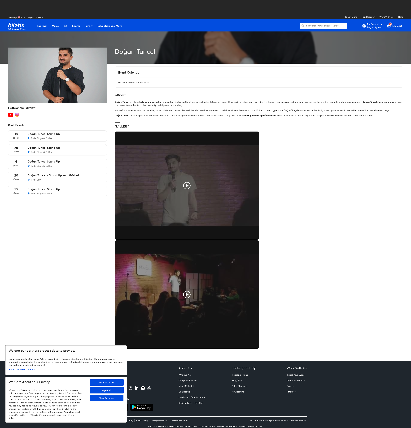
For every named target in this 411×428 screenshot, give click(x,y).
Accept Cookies (106, 382)
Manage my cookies (159, 421)
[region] (66, 384)
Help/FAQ (237, 380)
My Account (238, 391)
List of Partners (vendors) (22, 368)
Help (400, 16)
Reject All (106, 390)
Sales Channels (239, 386)
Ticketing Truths (240, 374)
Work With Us (386, 16)
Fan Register (368, 16)
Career (290, 386)
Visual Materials (186, 386)
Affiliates (291, 391)
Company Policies (188, 380)
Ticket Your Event (295, 374)
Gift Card (352, 16)
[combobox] (326, 26)
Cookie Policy (142, 420)
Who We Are (185, 374)
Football (42, 25)
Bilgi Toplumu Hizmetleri (191, 402)
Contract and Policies (180, 420)
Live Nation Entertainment (192, 397)
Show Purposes (106, 398)
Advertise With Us (296, 380)
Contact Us (184, 391)
